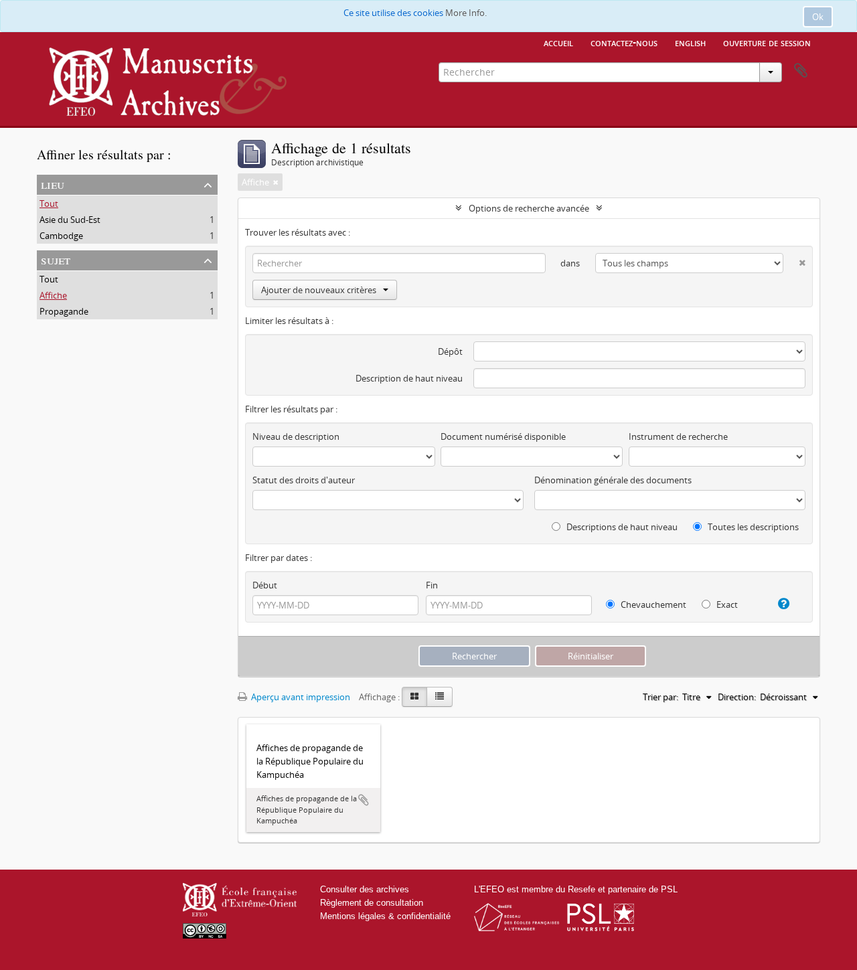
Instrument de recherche (678, 436)
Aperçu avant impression (299, 697)
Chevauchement (652, 604)
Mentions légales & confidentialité (385, 916)
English (690, 42)
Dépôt (450, 351)
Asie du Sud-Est (70, 220)
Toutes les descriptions (752, 527)
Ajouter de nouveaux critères (318, 290)
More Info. (466, 13)
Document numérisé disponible (503, 436)
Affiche (53, 295)
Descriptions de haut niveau (621, 527)
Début (264, 585)
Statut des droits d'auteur (303, 480)
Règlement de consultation (371, 903)
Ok (818, 17)
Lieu (52, 184)
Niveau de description (295, 436)
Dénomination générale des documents (613, 480)
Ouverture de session (767, 42)
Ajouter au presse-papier (363, 800)
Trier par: (660, 697)
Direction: (737, 697)
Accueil (558, 42)
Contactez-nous (624, 42)
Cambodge (61, 236)
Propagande (64, 311)
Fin (432, 585)
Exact (726, 604)
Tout (49, 203)
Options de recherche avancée (529, 208)
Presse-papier (800, 71)
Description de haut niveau (409, 378)
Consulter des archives (364, 889)
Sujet (55, 259)
